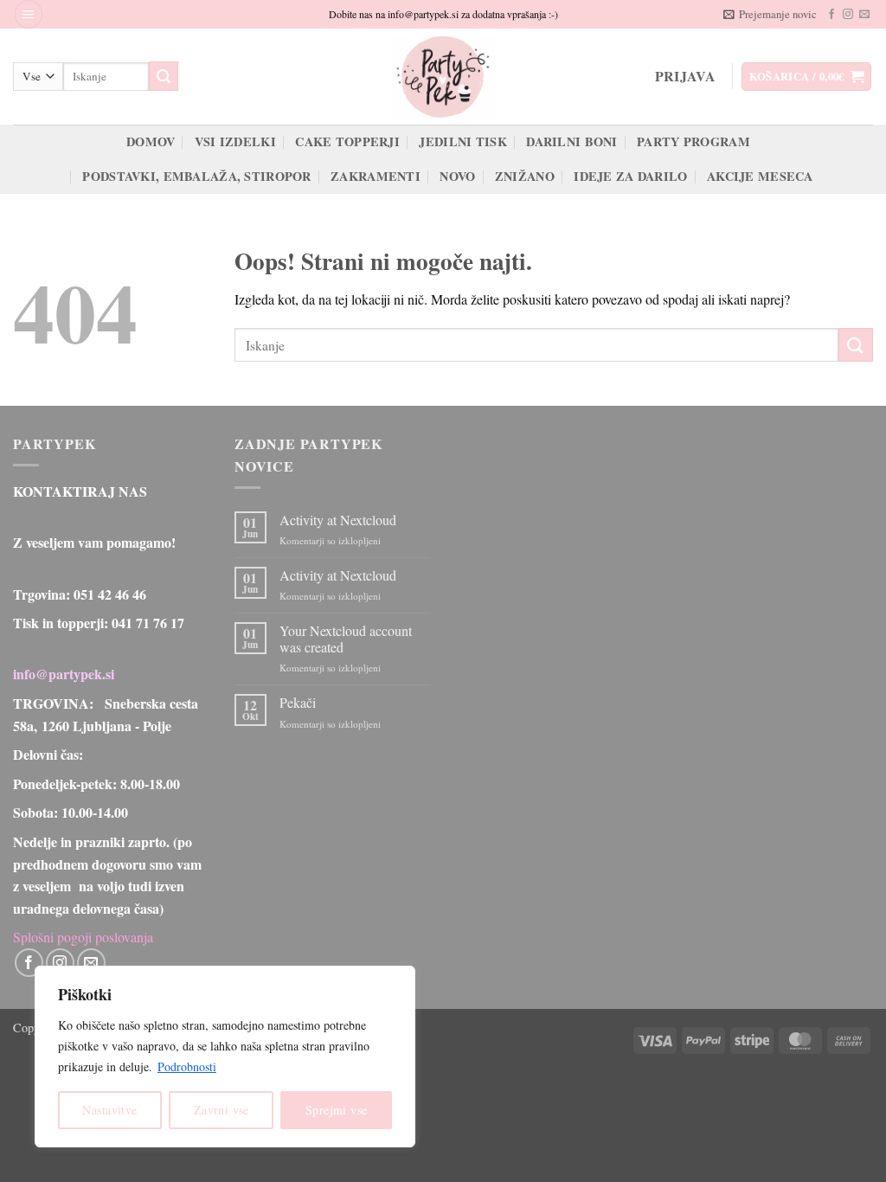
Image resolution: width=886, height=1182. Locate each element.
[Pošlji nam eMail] (864, 15)
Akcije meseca (760, 176)
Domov (150, 141)
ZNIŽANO (525, 176)
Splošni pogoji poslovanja (83, 937)
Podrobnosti (186, 1066)
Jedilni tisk (462, 141)
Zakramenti (376, 176)
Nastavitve (109, 1110)
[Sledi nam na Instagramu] (848, 15)
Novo (457, 176)
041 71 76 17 (148, 623)
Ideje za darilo (630, 176)
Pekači (297, 702)
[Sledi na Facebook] (831, 15)
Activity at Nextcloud (337, 519)
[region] (225, 1056)
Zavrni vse (221, 1110)
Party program (693, 141)
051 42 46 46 (110, 594)
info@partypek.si (63, 674)
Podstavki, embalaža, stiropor (196, 176)
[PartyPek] (443, 77)
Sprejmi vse (336, 1110)
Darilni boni (571, 141)
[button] (28, 14)
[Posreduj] (163, 76)
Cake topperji (347, 141)
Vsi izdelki (235, 141)
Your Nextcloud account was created (345, 638)
